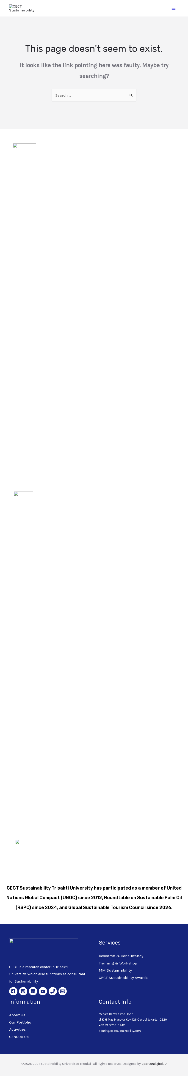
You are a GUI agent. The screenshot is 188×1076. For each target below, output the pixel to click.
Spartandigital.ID (154, 1064)
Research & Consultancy (121, 955)
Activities (17, 1029)
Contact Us (19, 1036)
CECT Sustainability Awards (123, 977)
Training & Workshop (118, 963)
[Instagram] (23, 991)
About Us (17, 1015)
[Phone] (53, 991)
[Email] (62, 991)
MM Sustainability (115, 970)
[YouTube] (43, 991)
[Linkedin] (33, 991)
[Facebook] (13, 991)
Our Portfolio (20, 1022)
